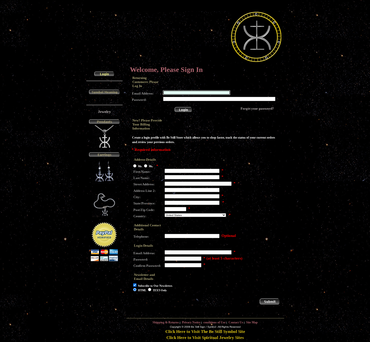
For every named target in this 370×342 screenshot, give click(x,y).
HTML (142, 290)
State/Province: (144, 203)
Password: (139, 100)
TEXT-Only (160, 290)
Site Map (252, 322)
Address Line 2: (144, 191)
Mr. (140, 166)
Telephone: (141, 236)
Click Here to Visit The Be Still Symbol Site (205, 331)
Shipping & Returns (166, 322)
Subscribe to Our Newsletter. (155, 285)
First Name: (141, 172)
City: (136, 197)
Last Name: (141, 178)
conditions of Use (214, 322)
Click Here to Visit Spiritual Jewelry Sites (205, 337)
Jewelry (104, 112)
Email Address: (143, 93)
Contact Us (236, 322)
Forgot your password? (257, 108)
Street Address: (144, 184)
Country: (139, 216)
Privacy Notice (191, 322)
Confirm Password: (147, 266)
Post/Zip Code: (144, 210)
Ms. (151, 166)
